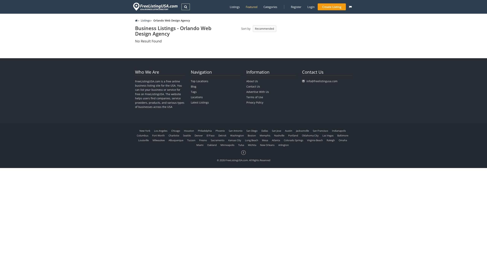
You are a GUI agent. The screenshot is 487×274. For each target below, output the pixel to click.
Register (296, 7)
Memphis (265, 135)
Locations (197, 97)
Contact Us (253, 86)
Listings (235, 7)
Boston (252, 135)
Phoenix (220, 130)
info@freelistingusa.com (321, 81)
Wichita (252, 145)
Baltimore (342, 135)
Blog (193, 86)
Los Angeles (160, 130)
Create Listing (331, 7)
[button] (350, 6)
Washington (237, 135)
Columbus (142, 135)
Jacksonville (302, 130)
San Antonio (236, 130)
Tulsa (241, 145)
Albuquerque (176, 140)
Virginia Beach (315, 140)
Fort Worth (158, 135)
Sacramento (217, 140)
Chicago (175, 130)
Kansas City (234, 140)
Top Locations (199, 81)
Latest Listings (200, 102)
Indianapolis (339, 130)
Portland (293, 135)
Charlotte (174, 135)
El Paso (211, 135)
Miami (199, 145)
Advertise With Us (257, 92)
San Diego (252, 130)
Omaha (343, 140)
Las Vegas (327, 135)
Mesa (265, 140)
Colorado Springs (293, 140)
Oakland (212, 145)
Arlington (283, 145)
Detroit (222, 135)
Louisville (143, 140)
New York (144, 130)
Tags (194, 92)
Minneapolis (227, 145)
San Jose (276, 130)
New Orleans (267, 145)
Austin (288, 130)
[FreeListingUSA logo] (155, 6)
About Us (252, 81)
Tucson (191, 140)
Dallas (264, 130)
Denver (199, 135)
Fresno (203, 140)
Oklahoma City (310, 135)
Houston (189, 130)
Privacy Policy (254, 102)
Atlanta (276, 140)
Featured (251, 7)
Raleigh (331, 140)
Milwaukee (159, 140)
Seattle (187, 135)
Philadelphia (205, 130)
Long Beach (251, 140)
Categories (270, 7)
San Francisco (320, 130)
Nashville (279, 135)
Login (311, 7)
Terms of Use (254, 97)
